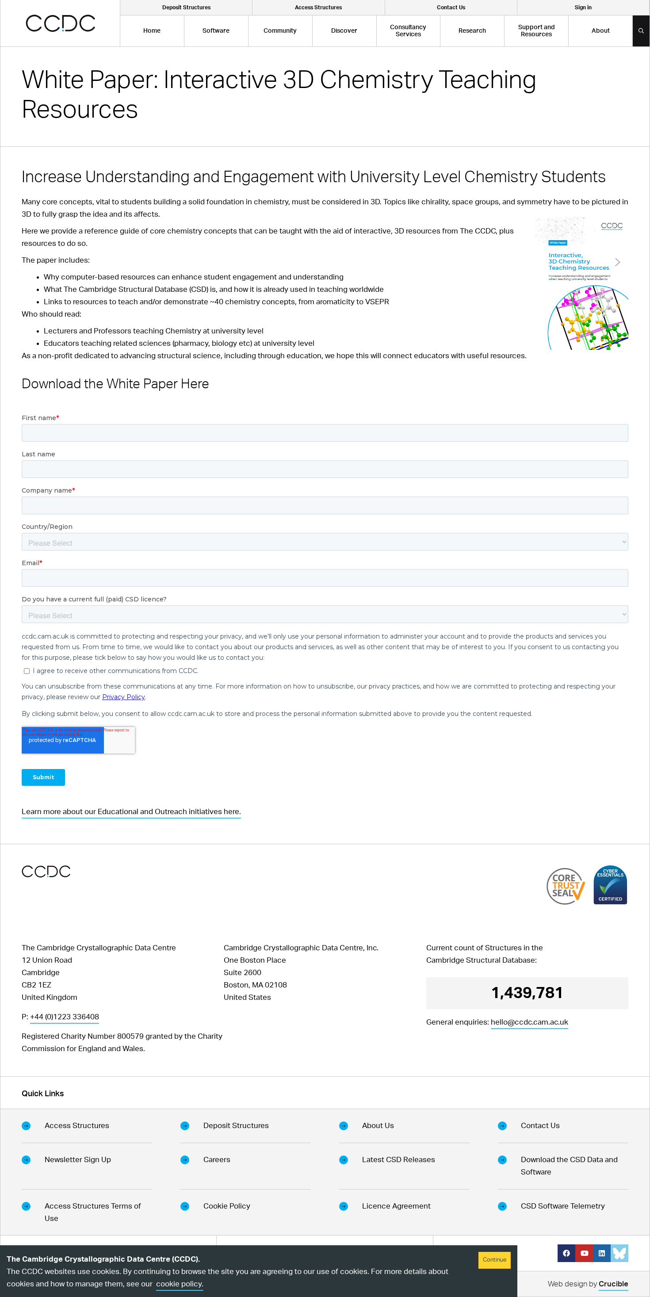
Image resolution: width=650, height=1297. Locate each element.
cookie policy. (179, 1284)
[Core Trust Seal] (566, 886)
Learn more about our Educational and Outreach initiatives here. (131, 811)
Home (152, 31)
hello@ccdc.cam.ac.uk (529, 1022)
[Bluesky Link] (619, 1253)
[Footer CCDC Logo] (46, 871)
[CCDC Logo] (60, 23)
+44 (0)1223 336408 (64, 1017)
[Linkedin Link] (602, 1253)
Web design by (588, 1284)
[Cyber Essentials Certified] (610, 884)
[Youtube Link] (584, 1253)
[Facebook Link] (566, 1253)
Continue (494, 1260)
